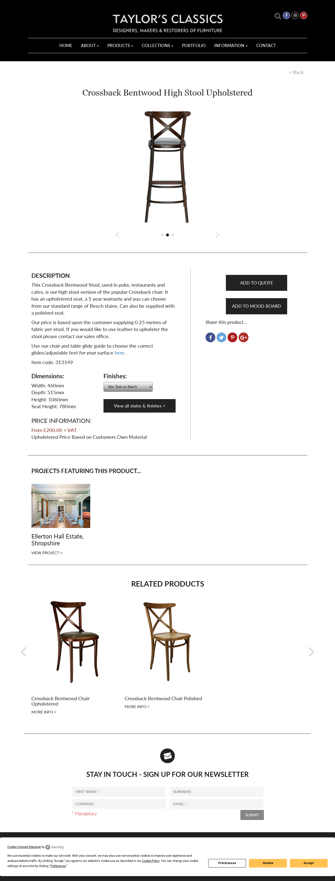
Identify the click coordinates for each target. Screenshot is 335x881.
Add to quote (256, 282)
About (88, 45)
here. (120, 352)
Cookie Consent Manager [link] (24, 847)
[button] (117, 234)
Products (119, 45)
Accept (309, 863)
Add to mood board (256, 306)
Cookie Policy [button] (150, 861)
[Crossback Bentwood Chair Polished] (167, 641)
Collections (156, 45)
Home (65, 45)
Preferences (227, 863)
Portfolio (194, 45)
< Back (296, 72)
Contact (266, 45)
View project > (46, 552)
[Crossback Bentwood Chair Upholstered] (74, 641)
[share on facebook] (210, 337)
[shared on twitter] (221, 337)
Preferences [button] (58, 866)
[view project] (60, 505)
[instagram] (295, 15)
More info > (43, 712)
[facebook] (286, 15)
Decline (268, 863)
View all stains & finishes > (139, 405)
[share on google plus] (243, 337)
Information (229, 45)
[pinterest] (303, 15)
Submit (252, 815)
